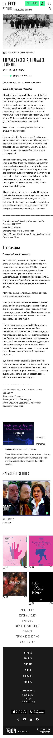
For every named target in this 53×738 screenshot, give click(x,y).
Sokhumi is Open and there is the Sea (20, 449)
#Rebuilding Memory (27, 53)
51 (7, 597)
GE (49, 4)
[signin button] (42, 3)
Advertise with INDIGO (27, 626)
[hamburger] (4, 2)
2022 (51, 603)
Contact (27, 631)
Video (28, 670)
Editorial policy (28, 615)
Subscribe (32, 3)
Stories (8, 9)
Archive (28, 681)
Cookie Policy (27, 642)
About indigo (27, 610)
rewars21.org (28, 702)
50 (33, 603)
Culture (28, 664)
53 (7, 567)
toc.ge (28, 698)
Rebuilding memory (23, 10)
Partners (27, 621)
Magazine (28, 676)
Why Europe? (8, 519)
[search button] (50, 8)
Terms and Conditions (27, 636)
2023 (25, 567)
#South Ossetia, (13, 53)
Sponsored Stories (16, 474)
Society (28, 658)
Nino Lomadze (26, 76)
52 (33, 567)
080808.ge (28, 695)
